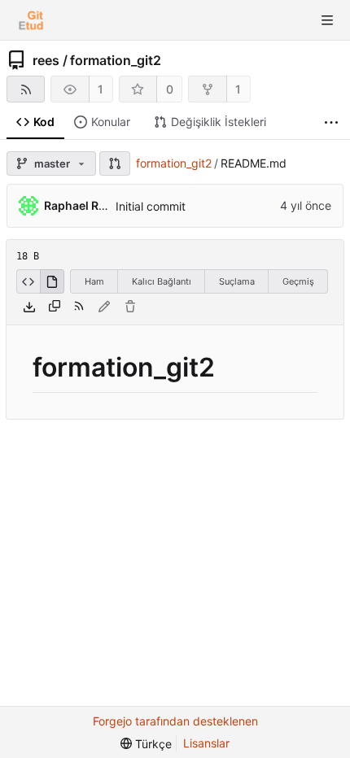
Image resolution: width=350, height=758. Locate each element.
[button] (114, 163)
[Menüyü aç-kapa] (327, 20)
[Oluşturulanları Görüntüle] (52, 281)
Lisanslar (206, 743)
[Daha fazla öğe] (331, 122)
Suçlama (237, 281)
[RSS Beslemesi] (26, 89)
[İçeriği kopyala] (54, 307)
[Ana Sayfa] (31, 20)
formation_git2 (115, 60)
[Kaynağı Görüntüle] (28, 281)
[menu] (146, 744)
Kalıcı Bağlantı (161, 281)
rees (46, 60)
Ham (94, 281)
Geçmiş (298, 281)
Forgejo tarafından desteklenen (175, 721)
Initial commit (151, 206)
